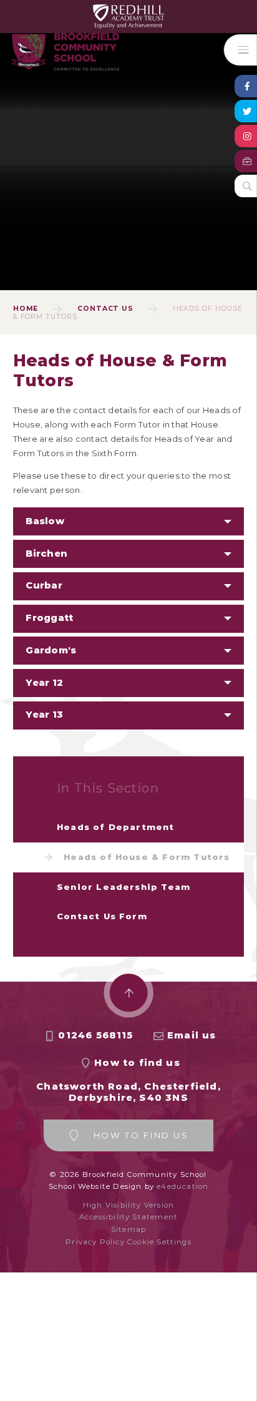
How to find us (137, 1062)
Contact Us (105, 309)
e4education (182, 1186)
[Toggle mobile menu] (240, 50)
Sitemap (128, 1229)
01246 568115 (95, 1035)
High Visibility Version (128, 1205)
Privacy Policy (95, 1241)
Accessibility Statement (128, 1217)
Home (26, 309)
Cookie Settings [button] (159, 1241)
